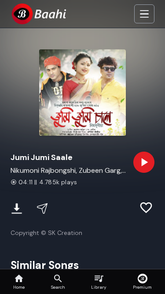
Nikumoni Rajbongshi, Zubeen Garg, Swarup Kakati (66, 171)
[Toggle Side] (144, 14)
